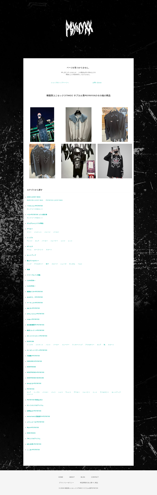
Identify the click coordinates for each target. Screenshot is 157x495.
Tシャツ (29, 241)
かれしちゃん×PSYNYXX (35, 314)
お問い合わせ (97, 82)
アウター (30, 229)
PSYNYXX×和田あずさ (35, 400)
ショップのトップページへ (60, 82)
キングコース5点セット (35, 218)
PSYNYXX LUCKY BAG (54, 200)
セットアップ (31, 255)
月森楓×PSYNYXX (33, 356)
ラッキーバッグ (77, 344)
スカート (49, 249)
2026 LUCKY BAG (33, 197)
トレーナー (54, 241)
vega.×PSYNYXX (33, 319)
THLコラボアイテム (33, 438)
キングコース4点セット (35, 209)
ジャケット (38, 232)
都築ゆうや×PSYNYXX (35, 291)
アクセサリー (38, 264)
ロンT (37, 241)
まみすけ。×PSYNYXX (35, 297)
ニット (70, 241)
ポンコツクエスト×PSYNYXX (37, 336)
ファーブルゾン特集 (33, 275)
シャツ (63, 241)
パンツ (48, 344)
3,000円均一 (31, 280)
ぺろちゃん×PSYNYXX (35, 206)
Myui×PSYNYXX (33, 427)
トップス (30, 237)
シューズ (63, 264)
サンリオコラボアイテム (35, 405)
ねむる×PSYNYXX (33, 308)
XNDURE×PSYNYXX (34, 361)
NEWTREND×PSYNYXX (35, 372)
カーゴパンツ (38, 249)
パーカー (56, 232)
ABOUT (72, 477)
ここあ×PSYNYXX (33, 449)
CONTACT (95, 477)
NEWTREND (31, 367)
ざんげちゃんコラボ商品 (35, 223)
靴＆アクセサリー (33, 261)
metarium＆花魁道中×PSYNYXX (38, 416)
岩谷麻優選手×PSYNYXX (35, 325)
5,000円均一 (31, 286)
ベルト (80, 264)
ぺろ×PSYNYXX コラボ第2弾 (37, 214)
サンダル (72, 264)
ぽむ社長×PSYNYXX (34, 444)
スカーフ (55, 264)
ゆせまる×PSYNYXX (34, 383)
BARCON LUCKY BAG (35, 200)
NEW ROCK (31, 433)
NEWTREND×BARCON (35, 378)
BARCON (30, 341)
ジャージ (47, 232)
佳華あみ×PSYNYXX (34, 411)
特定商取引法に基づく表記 (89, 482)
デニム (29, 249)
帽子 (47, 264)
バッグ (29, 264)
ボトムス (30, 246)
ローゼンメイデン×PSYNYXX (37, 350)
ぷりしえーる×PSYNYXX (35, 422)
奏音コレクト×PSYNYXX (35, 330)
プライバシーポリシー (66, 482)
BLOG (83, 477)
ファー (29, 232)
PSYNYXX (30, 389)
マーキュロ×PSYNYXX (35, 303)
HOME (61, 477)
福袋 (28, 269)
